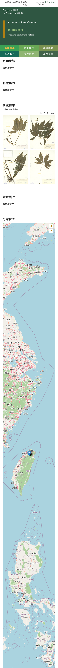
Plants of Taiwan (40, 3)
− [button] (51, 230)
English (51, 2)
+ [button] (51, 226)
